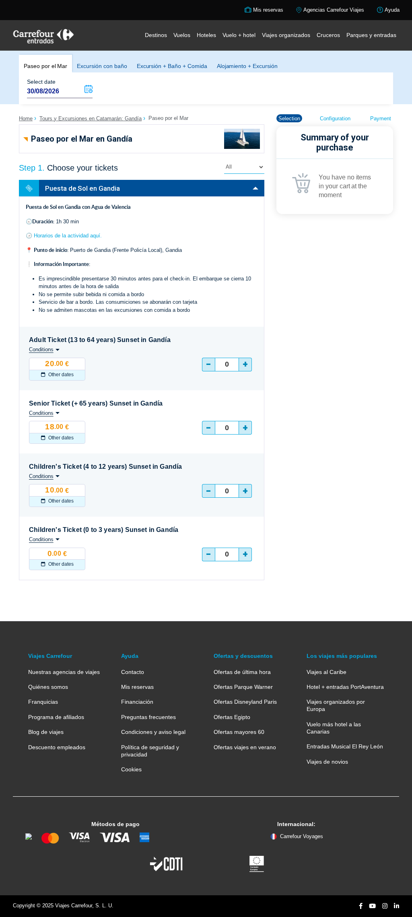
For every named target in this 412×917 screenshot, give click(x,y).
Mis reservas (137, 687)
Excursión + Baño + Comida (172, 66)
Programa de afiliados (56, 717)
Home (26, 118)
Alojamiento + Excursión (247, 66)
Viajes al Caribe (326, 672)
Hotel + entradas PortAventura (345, 687)
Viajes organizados (286, 35)
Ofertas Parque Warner (243, 687)
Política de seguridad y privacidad (150, 751)
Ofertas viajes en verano (245, 747)
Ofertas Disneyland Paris (245, 702)
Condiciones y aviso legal (153, 732)
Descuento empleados (56, 747)
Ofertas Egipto (232, 717)
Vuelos (181, 35)
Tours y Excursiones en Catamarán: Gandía (90, 118)
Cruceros (328, 35)
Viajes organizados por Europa (336, 705)
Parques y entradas (371, 35)
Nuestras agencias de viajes (64, 672)
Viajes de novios (327, 761)
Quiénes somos (48, 687)
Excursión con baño (102, 66)
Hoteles (206, 35)
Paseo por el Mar (45, 66)
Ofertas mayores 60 (239, 732)
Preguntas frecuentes (148, 717)
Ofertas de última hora (242, 672)
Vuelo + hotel (238, 35)
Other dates (60, 374)
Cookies (131, 769)
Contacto (132, 672)
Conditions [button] (41, 349)
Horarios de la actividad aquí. (68, 236)
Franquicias (43, 702)
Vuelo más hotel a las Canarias (334, 728)
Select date (41, 81)
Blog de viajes (46, 732)
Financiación (137, 702)
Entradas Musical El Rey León (345, 746)
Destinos (156, 35)
